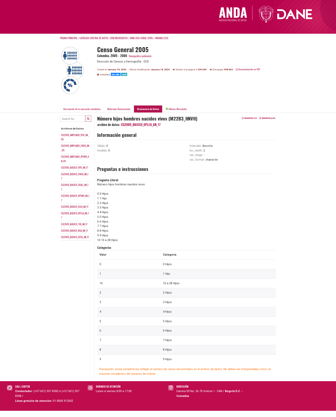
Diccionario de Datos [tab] (148, 109)
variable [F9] (161, 38)
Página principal (68, 38)
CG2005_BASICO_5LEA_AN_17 (74, 206)
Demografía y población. (140, 56)
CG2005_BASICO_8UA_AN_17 (74, 230)
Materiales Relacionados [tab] (118, 109)
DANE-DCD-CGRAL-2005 (141, 38)
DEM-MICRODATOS (119, 38)
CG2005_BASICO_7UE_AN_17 (74, 224)
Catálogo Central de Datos (94, 38)
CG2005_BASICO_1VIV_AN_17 (74, 167)
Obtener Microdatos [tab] (177, 109)
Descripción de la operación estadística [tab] (82, 109)
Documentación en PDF (249, 69)
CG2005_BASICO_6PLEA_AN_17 (141, 124)
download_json (268, 117)
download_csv (250, 117)
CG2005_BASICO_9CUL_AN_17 (75, 237)
